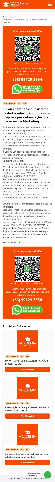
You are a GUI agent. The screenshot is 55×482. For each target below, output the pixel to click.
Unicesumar (20, 242)
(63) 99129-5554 (27, 79)
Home (5, 17)
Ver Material (27, 369)
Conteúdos (12, 17)
